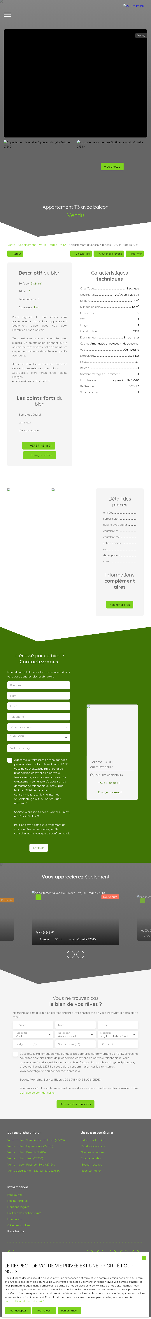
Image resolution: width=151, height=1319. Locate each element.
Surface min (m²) (69, 1044)
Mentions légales (18, 1207)
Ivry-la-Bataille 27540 (52, 245)
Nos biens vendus (92, 1152)
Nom (13, 695)
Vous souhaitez (17, 736)
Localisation (105, 1033)
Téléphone (17, 716)
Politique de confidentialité (24, 1213)
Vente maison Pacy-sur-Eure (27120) (31, 1164)
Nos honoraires (17, 1200)
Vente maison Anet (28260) (25, 1158)
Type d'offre (21, 1033)
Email (13, 706)
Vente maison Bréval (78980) (26, 1152)
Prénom (15, 685)
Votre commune (21, 727)
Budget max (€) (26, 1044)
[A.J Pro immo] (135, 14)
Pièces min (108, 1044)
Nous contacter (91, 1170)
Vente (11, 245)
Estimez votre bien (93, 1140)
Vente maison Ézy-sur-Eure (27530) (30, 1146)
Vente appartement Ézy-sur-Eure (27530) (34, 1170)
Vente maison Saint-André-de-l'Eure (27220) (36, 1140)
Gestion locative (91, 1164)
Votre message (20, 748)
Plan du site (14, 1219)
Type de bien (64, 1033)
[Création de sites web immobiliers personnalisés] (34, 1231)
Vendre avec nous (93, 1146)
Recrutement (15, 1194)
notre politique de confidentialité (24, 1301)
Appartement (27, 245)
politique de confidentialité (52, 833)
